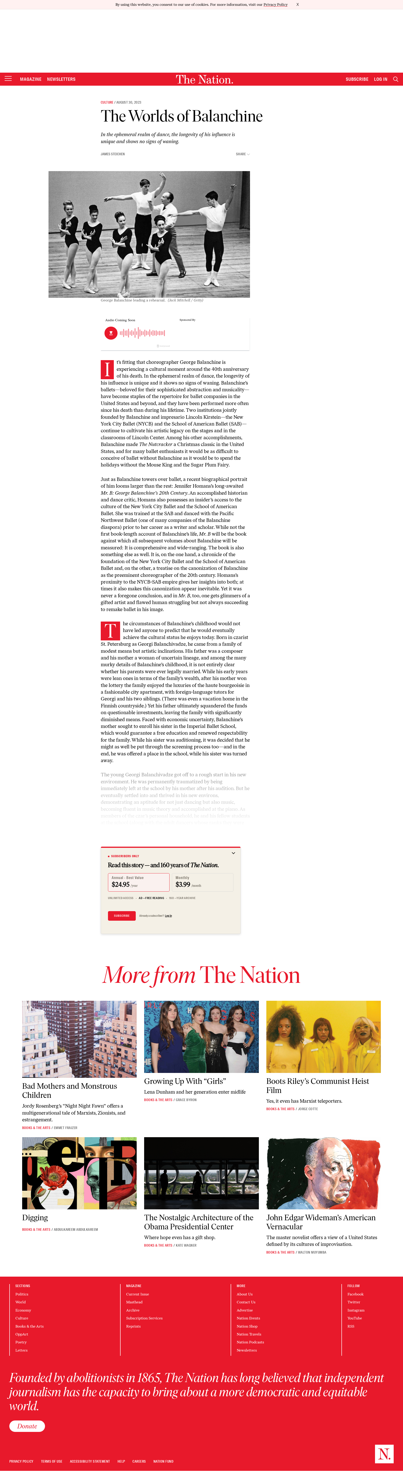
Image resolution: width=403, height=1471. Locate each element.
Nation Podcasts (250, 1342)
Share (241, 154)
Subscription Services (144, 1318)
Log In (381, 79)
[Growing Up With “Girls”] (201, 1037)
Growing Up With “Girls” (185, 1081)
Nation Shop (247, 1326)
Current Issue (137, 1294)
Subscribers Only (125, 856)
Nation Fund (163, 1462)
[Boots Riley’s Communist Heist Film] (323, 1037)
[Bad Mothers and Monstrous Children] (79, 1039)
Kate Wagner (186, 1245)
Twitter (353, 1302)
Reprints (133, 1326)
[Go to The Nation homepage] (204, 79)
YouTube (354, 1318)
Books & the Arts (36, 1128)
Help (121, 1462)
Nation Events (248, 1318)
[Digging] (79, 1173)
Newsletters (61, 79)
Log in (168, 916)
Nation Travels (249, 1334)
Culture (107, 102)
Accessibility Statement (90, 1462)
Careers (139, 1462)
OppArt (21, 1334)
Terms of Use (52, 1462)
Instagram (356, 1310)
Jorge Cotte (308, 1109)
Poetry (21, 1342)
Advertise (245, 1310)
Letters (21, 1350)
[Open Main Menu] (8, 78)
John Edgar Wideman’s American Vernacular (321, 1222)
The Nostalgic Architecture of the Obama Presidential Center (199, 1222)
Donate (27, 1426)
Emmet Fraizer (65, 1128)
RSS (350, 1326)
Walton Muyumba (312, 1252)
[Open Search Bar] (395, 79)
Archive (132, 1310)
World (20, 1302)
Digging (35, 1217)
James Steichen (113, 154)
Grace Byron (186, 1100)
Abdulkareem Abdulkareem (76, 1229)
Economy (23, 1310)
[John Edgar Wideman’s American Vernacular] (323, 1173)
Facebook (355, 1294)
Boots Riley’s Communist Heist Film (317, 1085)
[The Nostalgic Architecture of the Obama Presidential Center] (201, 1173)
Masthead (134, 1302)
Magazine (31, 79)
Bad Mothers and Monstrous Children (69, 1090)
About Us (245, 1294)
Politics (21, 1294)
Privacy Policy (276, 4)
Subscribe (357, 79)
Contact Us (246, 1302)
